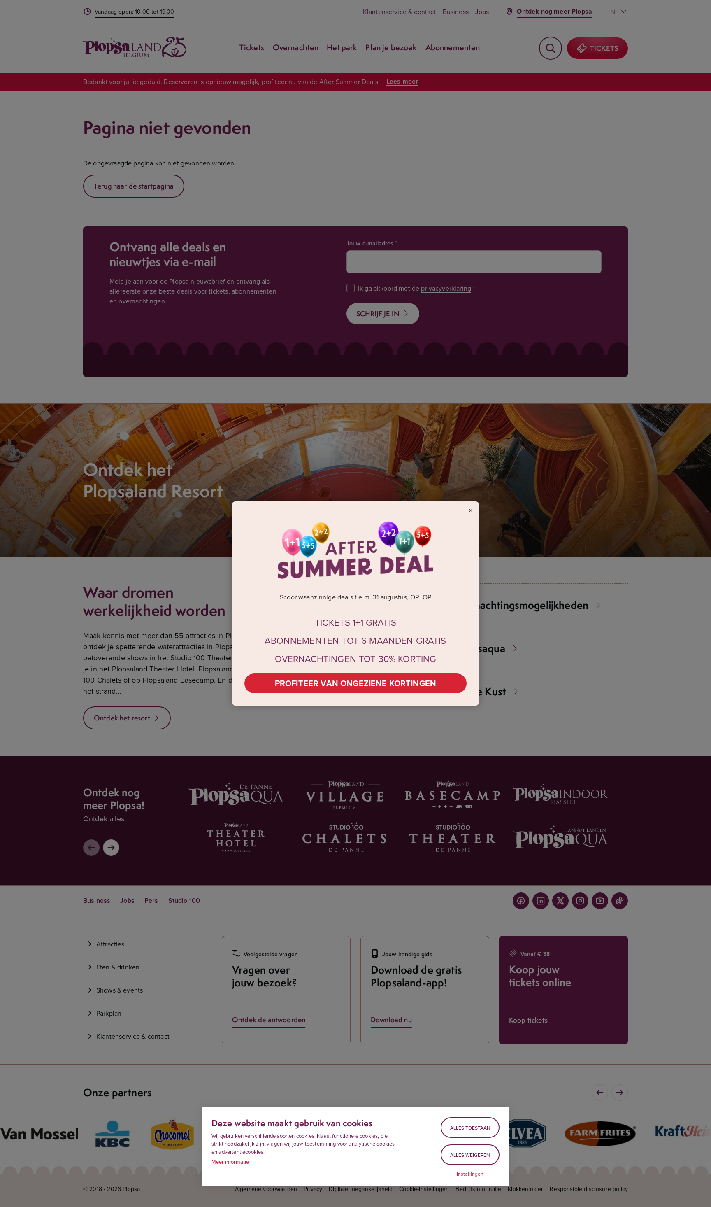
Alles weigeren (470, 1154)
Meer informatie (230, 1161)
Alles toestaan (470, 1127)
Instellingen (470, 1174)
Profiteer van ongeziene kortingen (355, 683)
